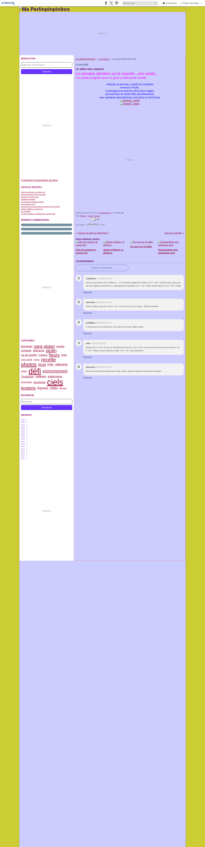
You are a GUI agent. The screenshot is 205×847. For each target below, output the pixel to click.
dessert (62, 388)
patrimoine (55, 376)
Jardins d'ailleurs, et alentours (32, 209)
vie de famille (29, 355)
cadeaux (40, 376)
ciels (55, 382)
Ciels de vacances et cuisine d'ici (33, 192)
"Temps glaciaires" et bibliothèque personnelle (38, 214)
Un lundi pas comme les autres (32, 202)
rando (24, 371)
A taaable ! (103, 59)
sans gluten (44, 346)
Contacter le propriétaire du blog (39, 180)
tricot (42, 364)
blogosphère (26, 382)
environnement (55, 371)
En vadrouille (26, 211)
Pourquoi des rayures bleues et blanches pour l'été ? (40, 206)
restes (37, 360)
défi (35, 371)
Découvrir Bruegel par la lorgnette (33, 194)
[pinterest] (117, 3)
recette (48, 359)
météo (54, 388)
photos (29, 364)
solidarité (26, 350)
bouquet (26, 346)
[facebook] (106, 3)
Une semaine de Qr (28, 204)
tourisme (39, 382)
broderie (28, 388)
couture (42, 355)
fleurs (54, 355)
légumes (42, 388)
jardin (51, 350)
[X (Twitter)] (111, 3)
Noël (64, 355)
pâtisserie (61, 364)
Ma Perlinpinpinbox (85, 59)
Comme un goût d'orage (30, 197)
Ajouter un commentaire (102, 268)
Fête (50, 364)
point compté (26, 360)
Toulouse (27, 376)
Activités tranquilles (28, 199)
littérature (38, 350)
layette (60, 346)
